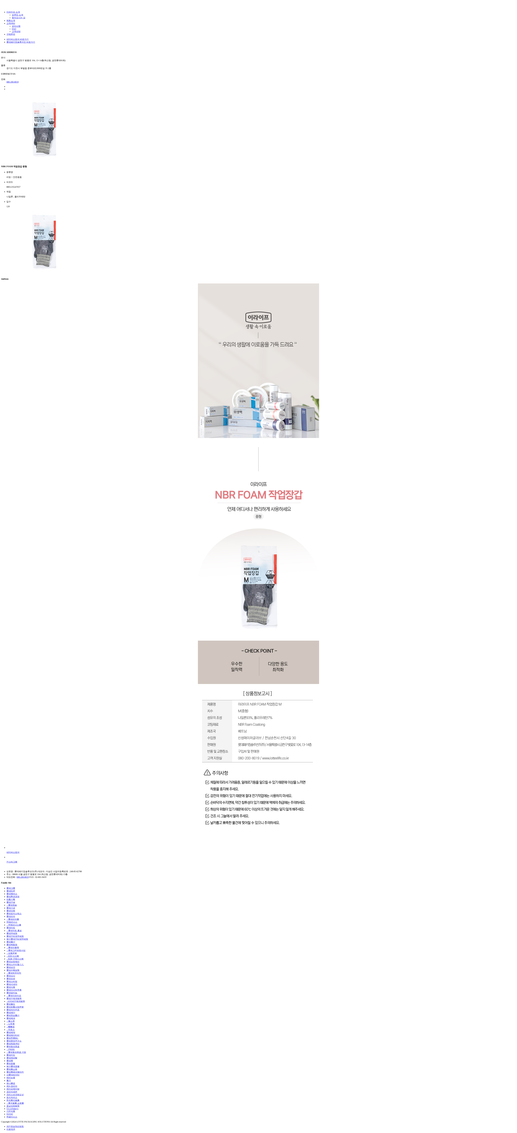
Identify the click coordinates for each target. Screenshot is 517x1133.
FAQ (14, 29)
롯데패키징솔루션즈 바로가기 (20, 42)
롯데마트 (10, 928)
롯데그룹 (10, 888)
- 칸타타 (10, 1049)
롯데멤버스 (11, 894)
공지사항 (16, 26)
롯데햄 (9, 1061)
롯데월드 (10, 1004)
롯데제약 (10, 1032)
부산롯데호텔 (12, 1066)
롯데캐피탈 (11, 1058)
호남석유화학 (12, 1106)
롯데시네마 (11, 984)
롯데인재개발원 (14, 998)
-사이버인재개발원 (15, 1001)
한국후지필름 (12, 1100)
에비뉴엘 (10, 1078)
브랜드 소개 (17, 15)
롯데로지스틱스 (14, 913)
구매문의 (10, 34)
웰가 (8, 1080)
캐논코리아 (11, 1086)
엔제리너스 (11, 922)
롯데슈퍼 (10, 979)
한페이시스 (11, 1117)
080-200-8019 (12, 82)
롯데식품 (10, 987)
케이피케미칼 (12, 1089)
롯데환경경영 (12, 896)
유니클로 (10, 1083)
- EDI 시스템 (12, 956)
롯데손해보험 (12, 970)
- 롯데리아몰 (12, 919)
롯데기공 (10, 908)
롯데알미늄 (11, 993)
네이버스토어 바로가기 (17, 39)
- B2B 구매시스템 (15, 959)
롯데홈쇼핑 (11, 1069)
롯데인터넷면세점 (15, 936)
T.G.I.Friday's (12, 1109)
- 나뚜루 (10, 1024)
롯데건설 (10, 902)
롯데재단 (10, 1012)
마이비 (9, 1114)
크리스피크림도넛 (15, 1095)
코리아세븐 (11, 1092)
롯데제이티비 (12, 1035)
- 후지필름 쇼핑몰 (15, 1103)
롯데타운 (10, 891)
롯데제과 (10, 1018)
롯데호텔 (10, 1063)
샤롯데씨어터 (12, 1075)
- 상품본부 (11, 953)
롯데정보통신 (12, 1015)
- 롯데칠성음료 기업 (16, 1052)
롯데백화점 (11, 945)
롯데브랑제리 (12, 962)
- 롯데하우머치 (13, 973)
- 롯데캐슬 (11, 905)
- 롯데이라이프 (13, 996)
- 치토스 (10, 1029)
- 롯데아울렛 (12, 947)
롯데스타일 (11, 981)
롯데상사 (10, 976)
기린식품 (10, 1111)
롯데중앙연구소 (14, 1041)
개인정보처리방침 (15, 1126)
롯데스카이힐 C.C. (15, 964)
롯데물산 (10, 942)
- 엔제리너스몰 (13, 925)
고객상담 (16, 31)
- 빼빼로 (10, 1027)
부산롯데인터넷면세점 (17, 939)
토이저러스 (11, 1097)
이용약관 (10, 1129)
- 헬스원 (10, 1021)
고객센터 (10, 23)
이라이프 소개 (13, 12)
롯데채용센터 (12, 1044)
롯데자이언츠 (12, 1010)
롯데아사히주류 (14, 990)
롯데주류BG (12, 1038)
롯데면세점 (11, 933)
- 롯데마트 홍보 (14, 930)
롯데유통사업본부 (15, 1007)
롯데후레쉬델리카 (15, 1072)
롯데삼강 (10, 967)
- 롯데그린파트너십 (15, 950)
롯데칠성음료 (12, 1046)
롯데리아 (10, 916)
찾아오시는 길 (18, 18)
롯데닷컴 (10, 911)
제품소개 (10, 20)
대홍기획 (10, 899)
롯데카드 (10, 1055)
